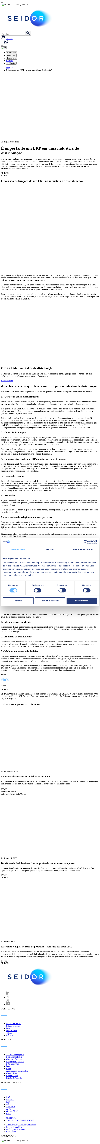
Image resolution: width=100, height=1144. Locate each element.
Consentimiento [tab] (17, 549)
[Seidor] (30, 976)
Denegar (18, 601)
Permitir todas (81, 601)
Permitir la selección (50, 601)
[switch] (37, 590)
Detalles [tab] (50, 549)
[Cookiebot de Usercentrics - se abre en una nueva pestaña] (85, 542)
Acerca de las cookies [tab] (83, 549)
